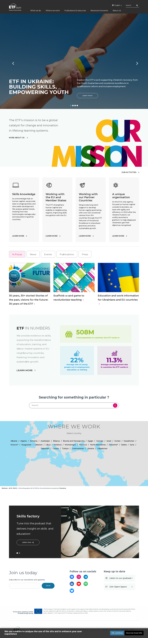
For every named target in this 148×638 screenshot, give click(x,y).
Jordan (117, 441)
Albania (14, 441)
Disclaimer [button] (63, 488)
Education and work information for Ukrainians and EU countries (118, 297)
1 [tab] (70, 105)
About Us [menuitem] (117, 11)
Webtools (4, 488)
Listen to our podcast (120, 578)
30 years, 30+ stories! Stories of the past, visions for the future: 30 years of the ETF (28, 299)
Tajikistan (45, 449)
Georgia (99, 441)
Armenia (33, 441)
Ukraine (90, 449)
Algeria (23, 441)
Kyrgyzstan (26, 445)
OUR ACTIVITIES (129, 172)
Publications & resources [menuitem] (75, 11)
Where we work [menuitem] (53, 11)
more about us (17, 138)
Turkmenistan (78, 449)
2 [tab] (73, 105)
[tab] (17, 254)
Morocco (83, 445)
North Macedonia (98, 445)
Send (48, 586)
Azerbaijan (45, 441)
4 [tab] (77, 105)
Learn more (87, 95)
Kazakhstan (129, 441)
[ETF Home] (17, 8)
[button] (92, 453)
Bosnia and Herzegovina (74, 441)
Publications (67, 254)
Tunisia (55, 449)
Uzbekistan (102, 449)
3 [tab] (75, 105)
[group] (74, 453)
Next (136, 62)
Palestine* (113, 445)
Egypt (90, 441)
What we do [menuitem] (35, 11)
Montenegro (70, 445)
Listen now (26, 542)
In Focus (17, 254)
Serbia (124, 445)
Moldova (58, 445)
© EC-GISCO (13, 488)
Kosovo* (14, 445)
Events (48, 254)
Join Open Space (118, 587)
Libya (48, 445)
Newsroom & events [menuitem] (99, 11)
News (33, 254)
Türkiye (65, 449)
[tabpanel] (74, 61)
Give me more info (134, 633)
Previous (12, 62)
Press (85, 254)
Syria (132, 445)
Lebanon (38, 445)
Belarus (56, 441)
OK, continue (117, 633)
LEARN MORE (18, 236)
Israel (109, 441)
